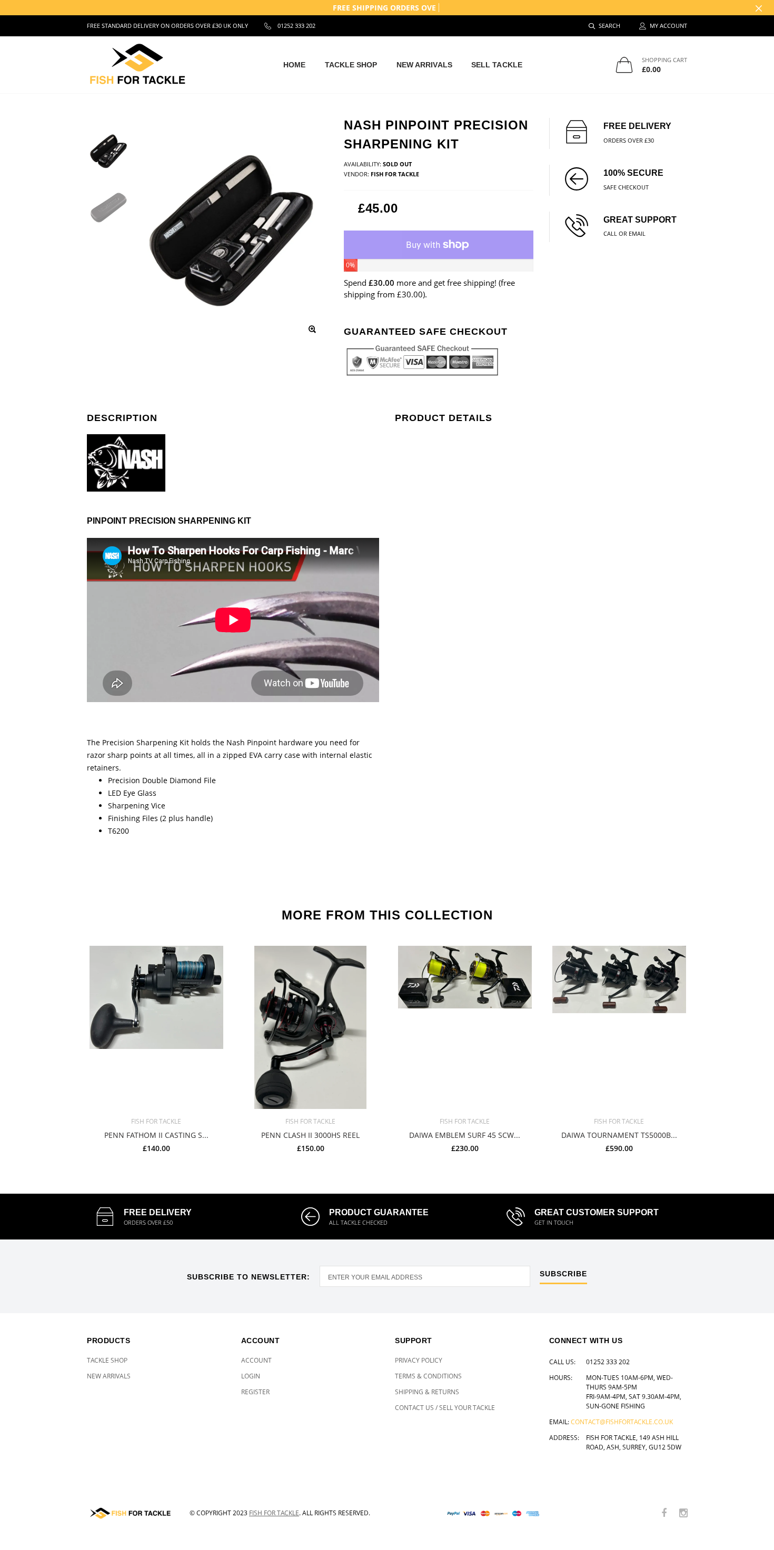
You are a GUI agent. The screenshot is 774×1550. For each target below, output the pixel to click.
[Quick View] (210, 959)
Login (250, 1376)
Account (256, 1360)
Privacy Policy (418, 1360)
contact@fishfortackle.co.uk (622, 1421)
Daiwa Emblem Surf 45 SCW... (464, 1135)
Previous (64, 1044)
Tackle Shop (351, 65)
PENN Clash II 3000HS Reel (310, 1135)
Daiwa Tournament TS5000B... (619, 1135)
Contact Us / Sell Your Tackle (445, 1407)
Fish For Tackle (274, 1512)
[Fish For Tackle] (130, 1513)
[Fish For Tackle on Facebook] (664, 1513)
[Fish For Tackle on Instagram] (683, 1513)
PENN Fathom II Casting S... (156, 1135)
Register (255, 1391)
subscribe (563, 1274)
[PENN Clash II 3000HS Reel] (310, 1027)
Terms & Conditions (428, 1376)
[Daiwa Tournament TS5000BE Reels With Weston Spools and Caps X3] (619, 1027)
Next (709, 1044)
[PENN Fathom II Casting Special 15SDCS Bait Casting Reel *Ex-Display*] (156, 1027)
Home (294, 65)
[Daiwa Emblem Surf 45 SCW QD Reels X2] (464, 1027)
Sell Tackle (496, 65)
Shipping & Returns (427, 1391)
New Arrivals (424, 65)
